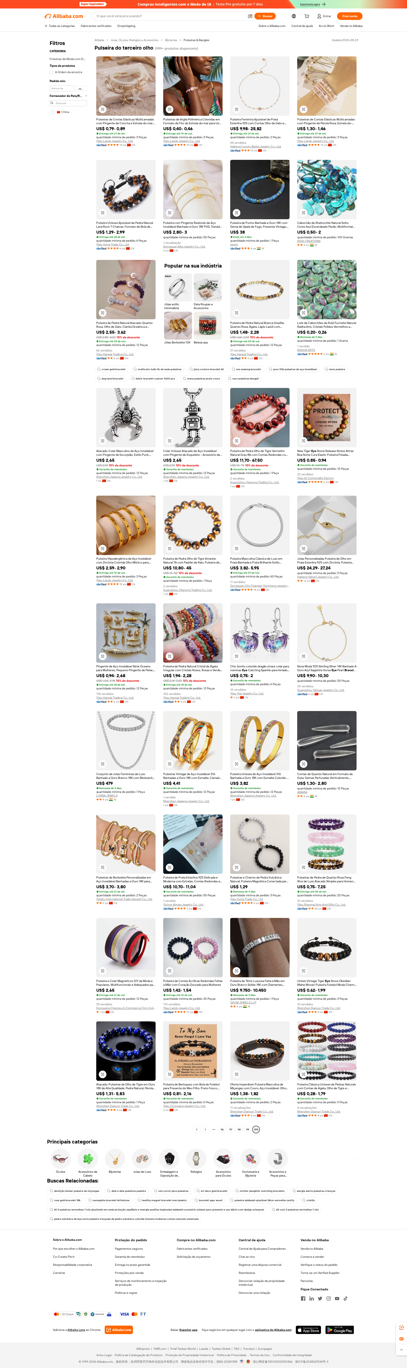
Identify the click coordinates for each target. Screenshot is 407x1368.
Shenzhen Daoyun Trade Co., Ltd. (318, 1008)
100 (256, 1129)
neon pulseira (337, 369)
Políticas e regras (126, 1292)
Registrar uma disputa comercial (260, 1264)
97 (230, 1129)
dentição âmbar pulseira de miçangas (76, 1191)
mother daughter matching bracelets (262, 1191)
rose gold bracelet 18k (67, 1200)
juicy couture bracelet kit (209, 369)
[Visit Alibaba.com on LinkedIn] (311, 1298)
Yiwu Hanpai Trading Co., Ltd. (115, 354)
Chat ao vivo (247, 1256)
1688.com (159, 1348)
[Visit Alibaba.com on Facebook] (303, 1298)
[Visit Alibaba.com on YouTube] (337, 1298)
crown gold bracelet (113, 369)
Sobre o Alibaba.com (67, 1239)
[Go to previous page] (197, 1129)
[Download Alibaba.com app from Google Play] (339, 1330)
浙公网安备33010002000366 (273, 1361)
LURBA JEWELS (106, 795)
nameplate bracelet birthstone (111, 1200)
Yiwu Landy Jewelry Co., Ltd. (114, 141)
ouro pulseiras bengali (245, 378)
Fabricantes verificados (192, 1248)
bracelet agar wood (210, 1200)
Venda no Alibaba (312, 1248)
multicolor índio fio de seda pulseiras (159, 369)
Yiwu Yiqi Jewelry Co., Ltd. (247, 693)
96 (222, 1129)
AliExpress (143, 1348)
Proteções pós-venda (129, 1273)
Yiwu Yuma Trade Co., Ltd (112, 244)
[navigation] (68, 585)
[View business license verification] (242, 1362)
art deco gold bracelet (214, 1191)
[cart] (307, 16)
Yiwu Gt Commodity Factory (315, 478)
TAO (236, 1348)
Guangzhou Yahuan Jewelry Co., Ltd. (320, 690)
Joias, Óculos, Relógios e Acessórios (134, 40)
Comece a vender (312, 1256)
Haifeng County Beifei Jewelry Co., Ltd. (255, 146)
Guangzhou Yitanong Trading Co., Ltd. (254, 482)
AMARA (302, 792)
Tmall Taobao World (182, 1348)
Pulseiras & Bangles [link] (196, 40)
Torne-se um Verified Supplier (320, 1273)
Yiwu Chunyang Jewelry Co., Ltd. (184, 1106)
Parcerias (307, 1281)
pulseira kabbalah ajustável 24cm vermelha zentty (264, 1200)
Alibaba (99, 40)
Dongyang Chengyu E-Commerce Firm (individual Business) (126, 1008)
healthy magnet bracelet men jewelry (164, 1200)
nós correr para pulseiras (173, 1191)
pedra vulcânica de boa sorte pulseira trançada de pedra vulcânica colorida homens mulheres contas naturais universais (126, 1218)
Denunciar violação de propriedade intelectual (262, 1282)
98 (239, 1129)
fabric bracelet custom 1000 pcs (155, 378)
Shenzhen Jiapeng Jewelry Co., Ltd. (119, 476)
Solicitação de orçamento (193, 1256)
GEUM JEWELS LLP (243, 1002)
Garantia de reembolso (130, 1256)
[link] (401, 1327)
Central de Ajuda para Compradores (262, 1248)
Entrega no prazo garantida (132, 1264)
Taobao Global (221, 1348)
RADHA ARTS (306, 350)
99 (247, 1129)
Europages (265, 1348)
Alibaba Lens (76, 1330)
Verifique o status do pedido (319, 1264)
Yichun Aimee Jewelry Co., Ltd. (183, 904)
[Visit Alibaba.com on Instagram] (328, 1298)
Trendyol (248, 1348)
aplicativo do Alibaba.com (273, 1330)
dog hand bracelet (112, 378)
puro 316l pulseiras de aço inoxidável (295, 369)
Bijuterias (171, 40)
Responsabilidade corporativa (72, 1264)
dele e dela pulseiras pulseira (129, 1191)
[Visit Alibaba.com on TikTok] (345, 1298)
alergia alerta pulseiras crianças (316, 1191)
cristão (311, 1200)
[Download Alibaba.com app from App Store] (308, 1330)
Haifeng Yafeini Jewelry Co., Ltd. (318, 577)
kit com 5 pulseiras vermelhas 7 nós (297, 1209)
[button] (250, 16)
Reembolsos (247, 1273)
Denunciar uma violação (254, 1292)
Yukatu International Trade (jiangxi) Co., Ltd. (124, 899)
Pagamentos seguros (129, 1248)
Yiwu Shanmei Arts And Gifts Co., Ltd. (321, 904)
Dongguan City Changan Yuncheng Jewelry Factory (260, 585)
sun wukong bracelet (248, 369)
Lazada (203, 1348)
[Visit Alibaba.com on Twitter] (320, 1298)
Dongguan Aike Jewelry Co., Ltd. (184, 246)
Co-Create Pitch (64, 1256)
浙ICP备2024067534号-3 (311, 1361)
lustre (234, 244)
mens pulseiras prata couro (203, 378)
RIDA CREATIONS (309, 241)
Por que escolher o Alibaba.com (74, 1248)
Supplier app (188, 1330)
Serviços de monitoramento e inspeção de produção (141, 1282)
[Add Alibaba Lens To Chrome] (119, 1330)
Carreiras (59, 1273)
